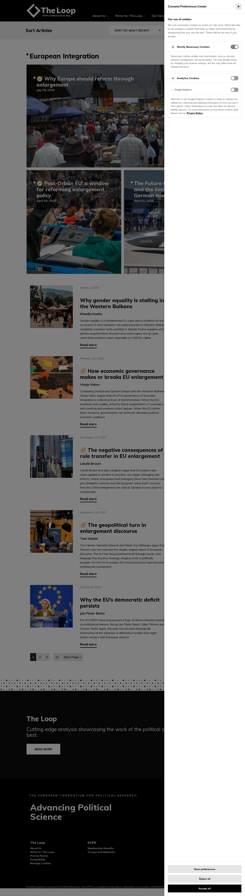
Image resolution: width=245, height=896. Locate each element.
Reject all (204, 878)
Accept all (205, 888)
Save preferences (204, 869)
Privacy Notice (195, 113)
